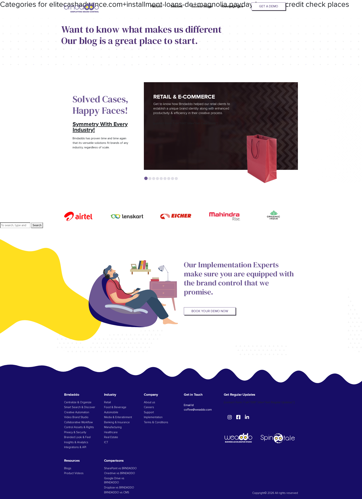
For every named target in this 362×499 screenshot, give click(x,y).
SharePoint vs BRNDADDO (120, 468)
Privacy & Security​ (75, 432)
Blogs (67, 468)
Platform (156, 6)
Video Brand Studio (76, 417)
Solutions (177, 6)
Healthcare (111, 432)
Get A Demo (268, 6)
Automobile (111, 412)
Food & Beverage (115, 407)
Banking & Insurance (117, 422)
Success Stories (202, 6)
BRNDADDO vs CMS (116, 492)
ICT (106, 442)
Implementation (153, 417)
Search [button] (37, 225)
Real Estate (111, 437)
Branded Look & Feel (77, 437)
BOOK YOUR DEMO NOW (209, 311)
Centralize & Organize (77, 402)
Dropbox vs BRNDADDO (119, 487)
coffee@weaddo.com (198, 410)
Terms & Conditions (156, 422)
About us (149, 402)
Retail (107, 402)
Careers (149, 407)
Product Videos (74, 473)
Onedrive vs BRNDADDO (119, 473)
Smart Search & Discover (79, 407)
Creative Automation (76, 412)
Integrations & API (75, 447)
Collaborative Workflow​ (78, 422)
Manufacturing (113, 427)
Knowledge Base (232, 6)
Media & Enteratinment (118, 417)
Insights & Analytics (76, 442)
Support (149, 412)
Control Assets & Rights (79, 427)
